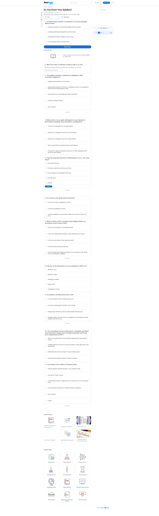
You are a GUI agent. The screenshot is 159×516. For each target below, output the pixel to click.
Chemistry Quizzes (51, 474)
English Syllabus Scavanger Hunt (67, 440)
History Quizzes (82, 474)
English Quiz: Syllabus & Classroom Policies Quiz (82, 440)
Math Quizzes (51, 462)
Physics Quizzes (82, 462)
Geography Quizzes (51, 487)
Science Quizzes (67, 462)
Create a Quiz (106, 2)
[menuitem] (98, 3)
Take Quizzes (97, 2)
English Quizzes (67, 487)
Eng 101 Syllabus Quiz (81, 426)
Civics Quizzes (51, 499)
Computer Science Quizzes (82, 487)
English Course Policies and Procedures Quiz (49, 426)
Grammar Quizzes (82, 499)
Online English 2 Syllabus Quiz (67, 426)
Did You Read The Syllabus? (49, 440)
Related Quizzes (48, 414)
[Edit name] (103, 32)
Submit (48, 186)
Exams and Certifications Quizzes (67, 500)
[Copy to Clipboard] (41, 24)
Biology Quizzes (67, 474)
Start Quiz (67, 47)
